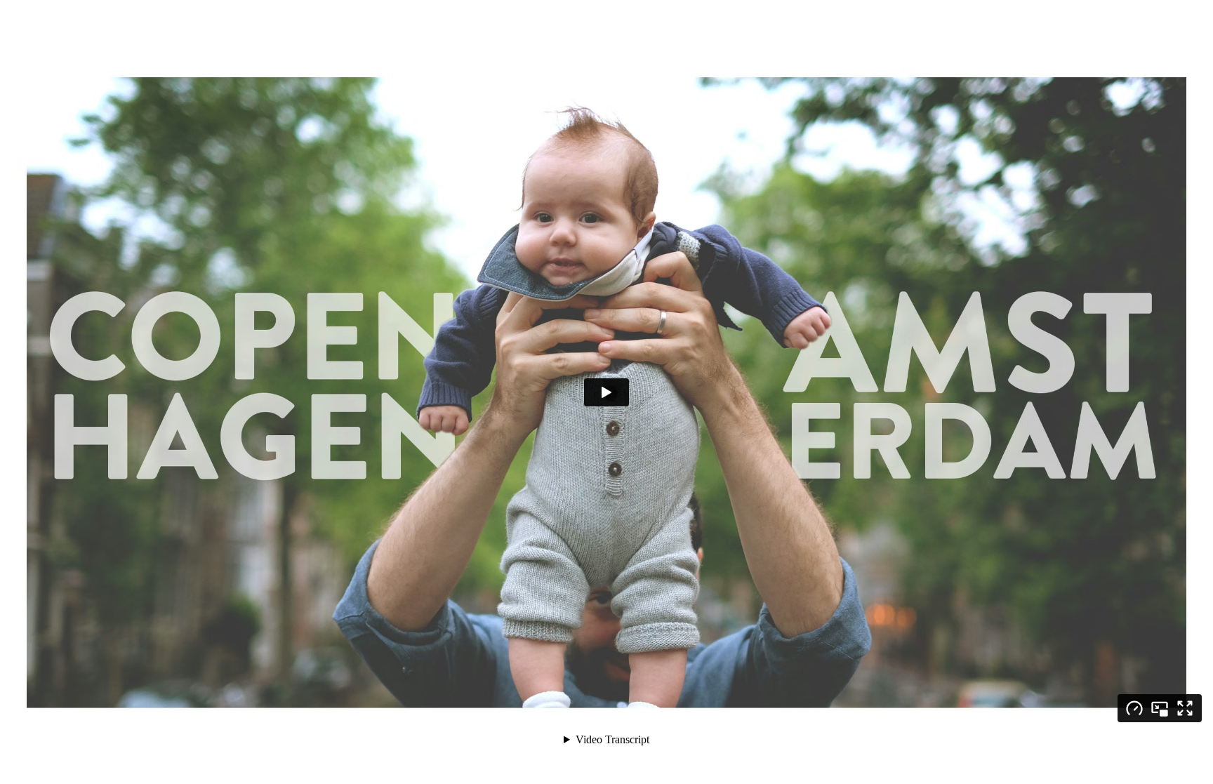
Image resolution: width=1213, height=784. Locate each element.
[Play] (606, 392)
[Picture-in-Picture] (1159, 708)
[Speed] (1134, 708)
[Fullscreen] (1185, 708)
